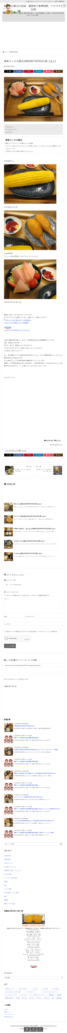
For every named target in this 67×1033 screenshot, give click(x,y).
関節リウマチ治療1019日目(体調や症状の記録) (26, 761)
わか (60, 445)
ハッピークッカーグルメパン (50, 992)
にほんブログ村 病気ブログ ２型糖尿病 (16, 323)
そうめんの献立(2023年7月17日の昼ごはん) (28, 553)
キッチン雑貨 (7, 889)
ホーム (6, 52)
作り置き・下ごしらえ (10, 867)
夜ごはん (24, 998)
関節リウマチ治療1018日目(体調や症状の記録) (26, 785)
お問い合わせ (30, 1)
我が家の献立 (14, 52)
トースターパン (31, 992)
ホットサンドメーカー (11, 995)
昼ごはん (58, 440)
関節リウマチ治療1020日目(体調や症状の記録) (26, 737)
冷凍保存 (58, 995)
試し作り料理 (7, 874)
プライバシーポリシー (48, 1)
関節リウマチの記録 (9, 903)
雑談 (5, 896)
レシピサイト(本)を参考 (10, 878)
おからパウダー (23, 989)
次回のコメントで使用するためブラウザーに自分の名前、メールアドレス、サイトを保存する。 (32, 631)
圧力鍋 (18, 998)
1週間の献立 (7, 859)
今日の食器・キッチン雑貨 (11, 892)
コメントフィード (9, 1014)
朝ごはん (39, 998)
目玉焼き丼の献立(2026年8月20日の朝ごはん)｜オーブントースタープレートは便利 (36, 749)
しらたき (35, 989)
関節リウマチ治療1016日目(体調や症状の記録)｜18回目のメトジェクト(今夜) (34, 832)
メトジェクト (23, 995)
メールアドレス (29, 616)
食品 (5, 885)
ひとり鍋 (45, 989)
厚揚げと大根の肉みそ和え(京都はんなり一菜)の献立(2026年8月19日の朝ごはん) (35, 773)
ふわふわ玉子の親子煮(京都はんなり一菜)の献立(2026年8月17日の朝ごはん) (34, 820)
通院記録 (59, 998)
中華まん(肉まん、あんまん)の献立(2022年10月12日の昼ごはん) (34, 528)
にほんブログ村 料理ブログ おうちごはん (17, 330)
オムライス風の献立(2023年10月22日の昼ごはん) (30, 516)
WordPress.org (8, 1017)
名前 (5, 616)
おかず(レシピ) (8, 863)
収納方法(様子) (9, 998)
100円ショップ (9, 989)
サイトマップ (38, 1)
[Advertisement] (33, 35)
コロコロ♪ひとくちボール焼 (13, 992)
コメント (6, 599)
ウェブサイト (7, 624)
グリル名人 (56, 989)
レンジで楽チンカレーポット (38, 995)
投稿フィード (7, 1012)
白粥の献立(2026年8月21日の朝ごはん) (24, 726)
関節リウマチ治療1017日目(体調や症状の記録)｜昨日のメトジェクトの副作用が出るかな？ (37, 808)
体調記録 (51, 995)
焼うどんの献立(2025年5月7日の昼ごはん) (27, 504)
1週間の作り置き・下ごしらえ (12, 870)
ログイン (6, 1009)
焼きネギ (46, 998)
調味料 (6, 881)
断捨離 (6, 900)
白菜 (53, 998)
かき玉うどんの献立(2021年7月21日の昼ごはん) (29, 541)
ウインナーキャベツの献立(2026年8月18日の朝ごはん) (28, 797)
